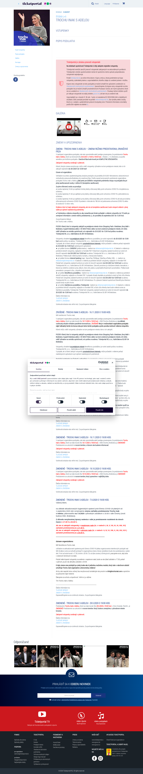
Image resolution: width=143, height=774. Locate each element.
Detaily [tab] (60, 369)
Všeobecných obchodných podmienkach (80, 86)
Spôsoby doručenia (20, 740)
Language (107, 4)
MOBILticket (56, 745)
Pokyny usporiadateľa (78, 745)
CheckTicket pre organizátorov (115, 740)
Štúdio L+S (61, 16)
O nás (35, 740)
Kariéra (36, 742)
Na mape (17, 62)
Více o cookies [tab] (104, 369)
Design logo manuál (39, 757)
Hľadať (97, 4)
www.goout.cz (96, 745)
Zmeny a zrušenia (77, 740)
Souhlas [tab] (39, 369)
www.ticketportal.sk (101, 99)
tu (87, 104)
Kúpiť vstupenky (20, 50)
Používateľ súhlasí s (74, 700)
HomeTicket (56, 742)
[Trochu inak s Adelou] (69, 127)
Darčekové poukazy (59, 747)
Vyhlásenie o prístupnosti (41, 764)
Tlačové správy (76, 742)
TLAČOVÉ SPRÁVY (62, 298)
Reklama (75, 747)
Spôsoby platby (19, 742)
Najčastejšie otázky (20, 762)
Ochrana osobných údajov (41, 754)
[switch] (60, 401)
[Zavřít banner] (112, 362)
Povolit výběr (71, 410)
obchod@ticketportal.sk (21, 754)
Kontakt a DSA (38, 747)
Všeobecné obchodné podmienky (40, 750)
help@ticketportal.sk (20, 760)
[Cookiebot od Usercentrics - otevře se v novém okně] (99, 362)
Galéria (17, 58)
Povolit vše (99, 410)
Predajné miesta (38, 745)
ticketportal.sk (75, 78)
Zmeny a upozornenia (21, 66)
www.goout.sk (96, 742)
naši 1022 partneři (40, 378)
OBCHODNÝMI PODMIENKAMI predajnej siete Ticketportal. (77, 700)
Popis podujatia (19, 54)
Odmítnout (43, 410)
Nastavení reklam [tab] (82, 369)
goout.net (96, 94)
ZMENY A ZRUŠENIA (63, 301)
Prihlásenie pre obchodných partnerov (42, 760)
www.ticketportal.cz (97, 740)
